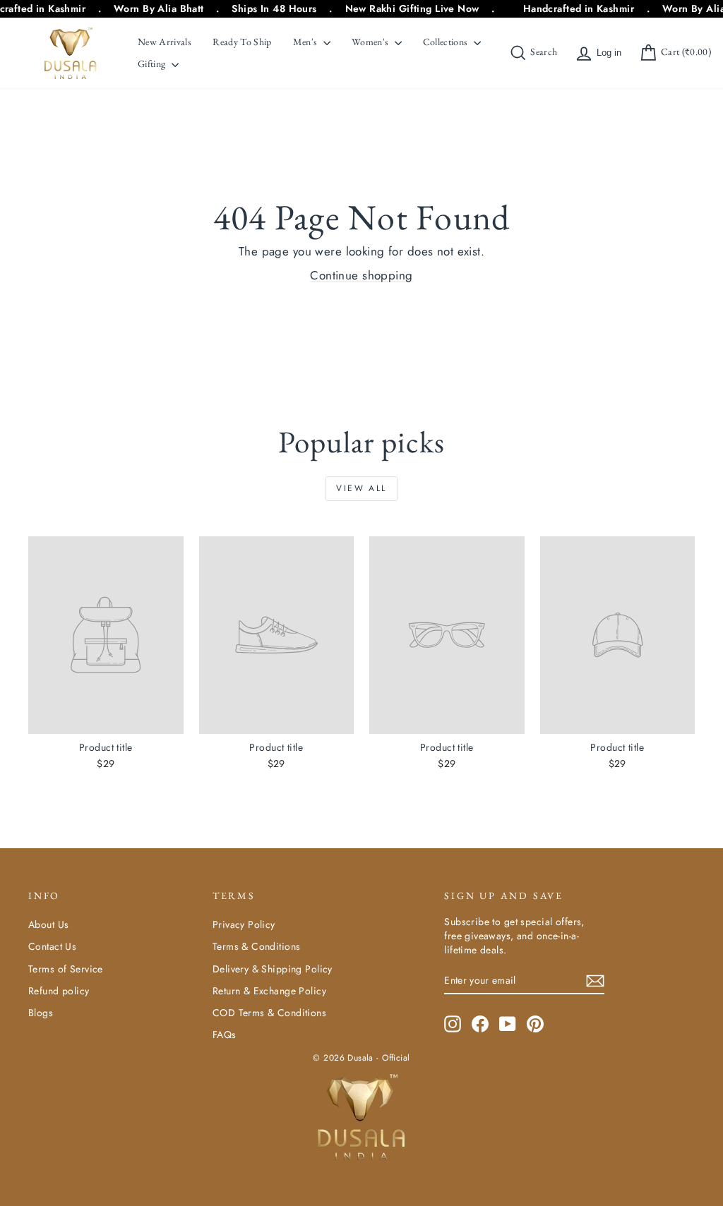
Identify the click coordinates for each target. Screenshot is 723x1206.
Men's (306, 41)
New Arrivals (164, 41)
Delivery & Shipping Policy (273, 969)
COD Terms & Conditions (269, 1013)
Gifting (153, 63)
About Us (48, 924)
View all (361, 488)
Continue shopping (361, 275)
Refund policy (59, 991)
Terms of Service (65, 969)
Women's (371, 41)
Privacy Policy (244, 924)
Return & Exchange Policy (269, 991)
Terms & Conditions (257, 946)
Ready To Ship (242, 41)
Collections (446, 41)
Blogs (40, 1013)
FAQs (225, 1034)
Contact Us (52, 946)
